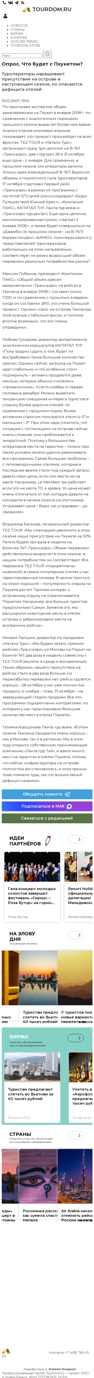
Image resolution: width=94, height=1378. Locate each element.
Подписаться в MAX (42, 806)
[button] (71, 839)
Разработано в (50, 1369)
